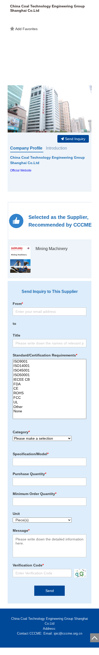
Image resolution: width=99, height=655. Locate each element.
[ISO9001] (49, 361)
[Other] (49, 407)
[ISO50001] (49, 375)
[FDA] (49, 384)
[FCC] (49, 398)
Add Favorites (26, 29)
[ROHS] (49, 393)
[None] (49, 411)
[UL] (49, 402)
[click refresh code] (79, 573)
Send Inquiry (75, 139)
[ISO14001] (49, 366)
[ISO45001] (49, 370)
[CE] (49, 388)
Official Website (20, 170)
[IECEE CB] (49, 379)
